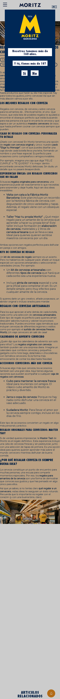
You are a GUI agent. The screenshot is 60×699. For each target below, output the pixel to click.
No (34, 73)
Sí (24, 73)
